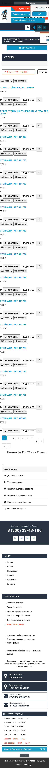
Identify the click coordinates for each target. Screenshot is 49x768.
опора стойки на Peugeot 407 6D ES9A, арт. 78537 (24, 112)
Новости (10, 566)
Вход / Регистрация (15, 624)
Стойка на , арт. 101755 (13, 160)
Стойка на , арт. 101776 (13, 371)
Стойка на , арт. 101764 (13, 254)
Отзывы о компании (16, 509)
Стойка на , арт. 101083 (13, 137)
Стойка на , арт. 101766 (13, 277)
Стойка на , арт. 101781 (13, 395)
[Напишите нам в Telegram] (21, 538)
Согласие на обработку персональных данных (23, 652)
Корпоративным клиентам (19, 502)
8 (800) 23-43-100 (24, 530)
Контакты (11, 584)
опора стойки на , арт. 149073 (17, 87)
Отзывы (10, 575)
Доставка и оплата (15, 475)
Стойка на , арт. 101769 (13, 301)
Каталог (10, 562)
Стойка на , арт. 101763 (13, 230)
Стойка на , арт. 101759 (13, 207)
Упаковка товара (14, 482)
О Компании (12, 571)
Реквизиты (12, 579)
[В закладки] (39, 100)
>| (9, 446)
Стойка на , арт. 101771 (13, 324)
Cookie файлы (13, 643)
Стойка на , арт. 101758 (13, 184)
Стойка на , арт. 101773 (13, 348)
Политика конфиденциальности (21, 635)
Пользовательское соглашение (21, 639)
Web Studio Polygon (24, 764)
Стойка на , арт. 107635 (13, 418)
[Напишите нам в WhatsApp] (27, 538)
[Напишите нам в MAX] (15, 538)
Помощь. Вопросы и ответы (24, 20)
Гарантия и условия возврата (20, 489)
